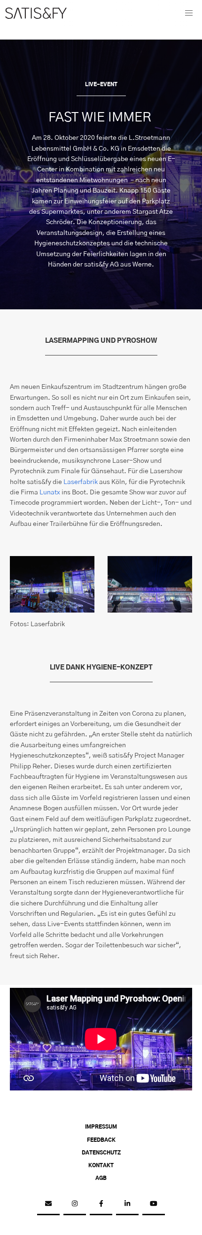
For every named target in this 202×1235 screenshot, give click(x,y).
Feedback (101, 1140)
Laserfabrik (80, 482)
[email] (48, 1204)
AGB (101, 1178)
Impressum (101, 1127)
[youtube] (153, 1204)
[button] (189, 13)
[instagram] (74, 1204)
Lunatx (49, 492)
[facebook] (101, 1204)
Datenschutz (101, 1153)
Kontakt (101, 1165)
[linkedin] (127, 1204)
